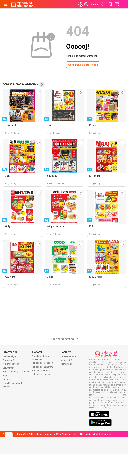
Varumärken (8, 368)
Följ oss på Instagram (42, 366)
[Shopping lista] (117, 4)
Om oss (6, 379)
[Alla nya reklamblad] (42, 84)
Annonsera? (8, 360)
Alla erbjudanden (11, 364)
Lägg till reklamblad (12, 383)
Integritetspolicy (89, 434)
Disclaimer (67, 434)
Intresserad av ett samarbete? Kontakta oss (69, 360)
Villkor (77, 434)
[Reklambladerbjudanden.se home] (23, 4)
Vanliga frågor (9, 356)
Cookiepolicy (104, 434)
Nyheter (6, 386)
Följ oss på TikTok (41, 374)
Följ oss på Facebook (42, 363)
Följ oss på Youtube (41, 370)
